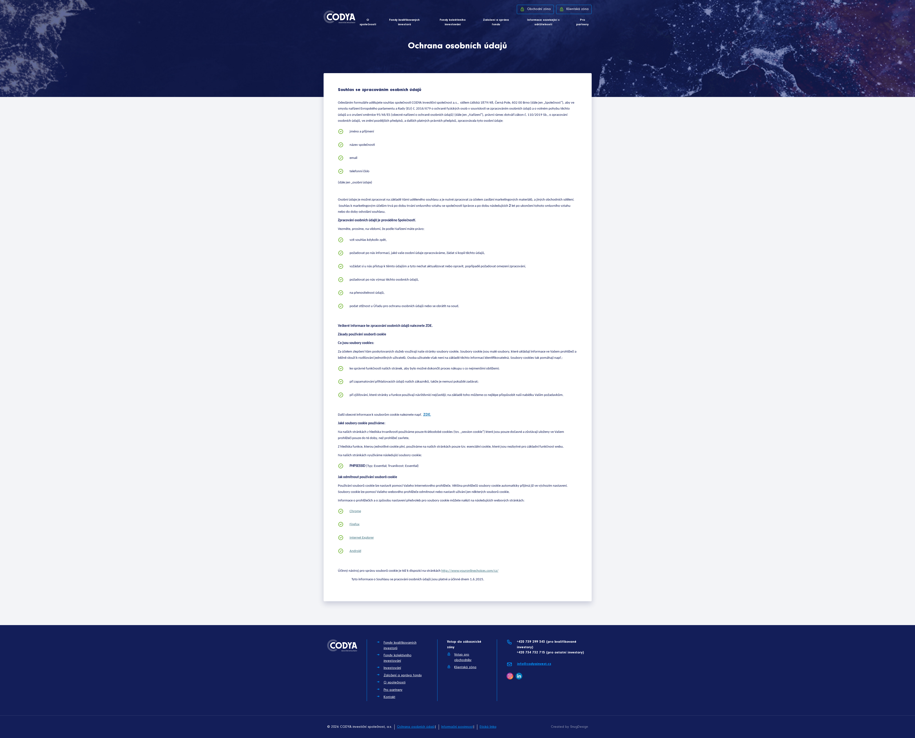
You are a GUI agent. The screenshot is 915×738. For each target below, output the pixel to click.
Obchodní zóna (539, 9)
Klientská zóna (577, 9)
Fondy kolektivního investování (453, 22)
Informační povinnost (457, 727)
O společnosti (368, 22)
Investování (392, 668)
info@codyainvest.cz (534, 664)
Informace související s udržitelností (543, 22)
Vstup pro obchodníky (463, 657)
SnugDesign (579, 727)
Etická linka (488, 727)
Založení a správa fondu (496, 22)
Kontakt (389, 697)
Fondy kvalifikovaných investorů (404, 22)
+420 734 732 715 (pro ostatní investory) (550, 652)
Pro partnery (582, 22)
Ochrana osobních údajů (416, 727)
